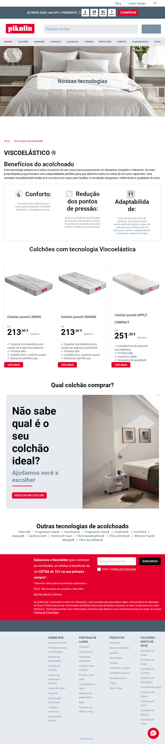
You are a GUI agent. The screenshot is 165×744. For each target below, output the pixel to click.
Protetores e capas (120, 668)
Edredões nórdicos (120, 673)
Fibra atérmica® (119, 536)
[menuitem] (8, 42)
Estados (114, 653)
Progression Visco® (97, 532)
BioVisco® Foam (62, 536)
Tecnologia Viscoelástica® (28, 141)
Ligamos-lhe (85, 652)
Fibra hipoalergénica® (91, 536)
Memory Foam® (145, 536)
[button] (155, 4)
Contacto (84, 646)
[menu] (82, 42)
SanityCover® (38, 536)
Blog (118, 3)
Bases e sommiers (119, 648)
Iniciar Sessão (137, 3)
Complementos (118, 678)
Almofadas (116, 658)
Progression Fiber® (47, 532)
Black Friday (116, 688)
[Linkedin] (98, 626)
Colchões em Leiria (150, 687)
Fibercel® (25, 532)
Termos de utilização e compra (54, 679)
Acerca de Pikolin (57, 642)
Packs (113, 683)
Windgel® (68, 540)
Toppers (114, 663)
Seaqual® (18, 536)
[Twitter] (75, 626)
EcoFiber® (139, 532)
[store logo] (20, 27)
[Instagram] (90, 626)
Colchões (115, 642)
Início (7, 141)
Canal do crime (56, 688)
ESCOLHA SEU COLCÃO (29, 495)
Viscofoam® (72, 532)
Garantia (53, 693)
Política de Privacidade (123, 569)
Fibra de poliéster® (91, 540)
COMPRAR (128, 12)
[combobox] (91, 29)
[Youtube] (83, 626)
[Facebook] (67, 626)
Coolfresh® (121, 532)
